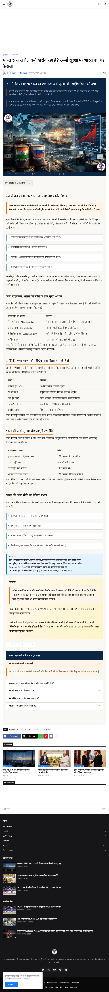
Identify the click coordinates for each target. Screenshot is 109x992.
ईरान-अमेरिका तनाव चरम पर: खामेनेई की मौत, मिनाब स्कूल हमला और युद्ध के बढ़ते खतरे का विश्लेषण (45, 560)
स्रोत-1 (10, 645)
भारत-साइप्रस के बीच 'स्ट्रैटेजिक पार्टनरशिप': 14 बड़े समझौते (53, 771)
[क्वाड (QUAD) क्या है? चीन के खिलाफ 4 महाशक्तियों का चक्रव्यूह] (9, 866)
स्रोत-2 (20, 645)
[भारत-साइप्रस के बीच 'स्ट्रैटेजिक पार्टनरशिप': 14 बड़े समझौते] (9, 878)
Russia (35, 729)
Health (54, 831)
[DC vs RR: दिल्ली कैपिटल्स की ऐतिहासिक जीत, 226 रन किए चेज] (9, 890)
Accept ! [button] (11, 984)
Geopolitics (15, 55)
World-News (45, 729)
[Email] (51, 736)
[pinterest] (66, 970)
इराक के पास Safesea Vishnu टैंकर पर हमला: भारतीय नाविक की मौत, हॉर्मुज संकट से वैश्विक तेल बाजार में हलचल (55, 931)
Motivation (54, 836)
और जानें (27, 979)
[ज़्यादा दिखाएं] (56, 736)
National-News (25, 729)
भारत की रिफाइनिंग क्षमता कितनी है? (22, 706)
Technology (54, 850)
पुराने (103, 809)
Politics (54, 841)
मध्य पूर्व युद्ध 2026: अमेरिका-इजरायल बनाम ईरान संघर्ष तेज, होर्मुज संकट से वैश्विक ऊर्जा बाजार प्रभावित (45, 563)
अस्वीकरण (75, 983)
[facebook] (43, 970)
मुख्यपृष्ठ (5, 55)
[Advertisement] (54, 30)
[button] (3, 4)
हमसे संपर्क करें (64, 983)
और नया (7, 809)
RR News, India (51, 987)
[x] (48, 970)
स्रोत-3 (30, 645)
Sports (54, 845)
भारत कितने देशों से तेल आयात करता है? (24, 698)
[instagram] (60, 970)
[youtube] (54, 970)
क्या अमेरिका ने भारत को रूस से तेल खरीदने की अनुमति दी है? (31, 683)
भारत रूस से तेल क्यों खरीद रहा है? (22, 664)
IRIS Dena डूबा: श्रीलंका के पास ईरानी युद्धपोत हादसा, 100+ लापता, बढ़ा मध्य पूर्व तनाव (40, 571)
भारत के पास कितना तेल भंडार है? (21, 691)
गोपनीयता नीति (52, 983)
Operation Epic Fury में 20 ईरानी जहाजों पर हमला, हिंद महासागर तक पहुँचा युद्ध (38, 567)
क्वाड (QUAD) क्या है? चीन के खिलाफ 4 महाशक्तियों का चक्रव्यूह (16, 771)
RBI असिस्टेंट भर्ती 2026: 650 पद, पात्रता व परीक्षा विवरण (37, 919)
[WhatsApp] (40, 736)
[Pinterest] (45, 736)
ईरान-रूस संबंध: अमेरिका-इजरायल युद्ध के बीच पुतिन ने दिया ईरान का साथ (89, 771)
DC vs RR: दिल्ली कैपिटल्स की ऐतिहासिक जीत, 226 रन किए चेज (39, 887)
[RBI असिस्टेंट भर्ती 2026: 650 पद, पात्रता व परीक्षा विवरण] (9, 922)
